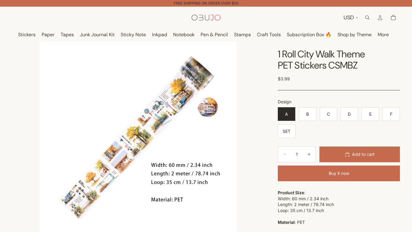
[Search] (367, 17)
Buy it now (339, 173)
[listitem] (383, 35)
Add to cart (363, 154)
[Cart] (393, 17)
